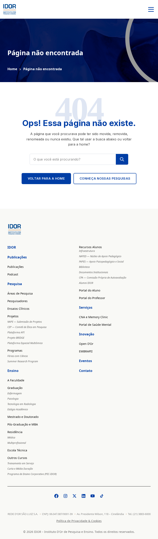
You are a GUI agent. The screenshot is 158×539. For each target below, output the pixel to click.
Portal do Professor (92, 298)
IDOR (11, 247)
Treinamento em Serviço (20, 463)
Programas (14, 350)
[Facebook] (56, 495)
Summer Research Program (22, 361)
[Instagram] (65, 495)
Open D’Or (86, 344)
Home (12, 69)
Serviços (85, 307)
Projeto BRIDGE (15, 337)
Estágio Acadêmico (17, 409)
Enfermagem (14, 393)
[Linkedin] (83, 495)
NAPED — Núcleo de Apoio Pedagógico (100, 256)
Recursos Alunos (90, 247)
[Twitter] (74, 495)
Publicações (17, 257)
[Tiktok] (101, 495)
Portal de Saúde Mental (95, 325)
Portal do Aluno (89, 290)
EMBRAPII (86, 351)
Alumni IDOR (86, 283)
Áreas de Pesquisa (20, 293)
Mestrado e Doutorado (22, 417)
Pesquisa (14, 284)
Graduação (14, 388)
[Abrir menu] (151, 9)
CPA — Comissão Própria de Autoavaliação (102, 277)
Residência (14, 432)
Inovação (86, 334)
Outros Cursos (17, 458)
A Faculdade (15, 380)
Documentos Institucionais (93, 272)
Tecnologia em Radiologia (21, 404)
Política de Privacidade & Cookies (79, 521)
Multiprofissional (16, 443)
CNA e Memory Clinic (93, 317)
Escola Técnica (17, 450)
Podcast (12, 274)
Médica (11, 437)
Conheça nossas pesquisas (105, 178)
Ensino (13, 370)
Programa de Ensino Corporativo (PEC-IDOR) (32, 474)
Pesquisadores (17, 301)
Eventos (85, 361)
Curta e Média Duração (20, 468)
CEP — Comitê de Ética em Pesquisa (26, 327)
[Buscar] (122, 159)
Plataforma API (15, 332)
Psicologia (13, 398)
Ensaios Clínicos (18, 309)
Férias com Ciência (17, 356)
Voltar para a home (46, 178)
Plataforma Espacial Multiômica (25, 343)
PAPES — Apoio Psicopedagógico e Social (101, 261)
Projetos (13, 316)
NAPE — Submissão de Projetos (24, 321)
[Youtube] (92, 495)
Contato (85, 370)
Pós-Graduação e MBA (22, 424)
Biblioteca (84, 267)
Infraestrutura (87, 251)
